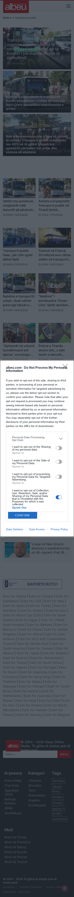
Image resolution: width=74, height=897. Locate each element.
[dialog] (37, 448)
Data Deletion (14, 529)
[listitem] (37, 438)
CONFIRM (22, 515)
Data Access (37, 529)
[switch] (59, 448)
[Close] (66, 368)
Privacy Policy (59, 529)
